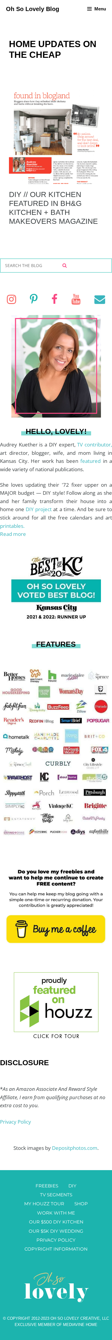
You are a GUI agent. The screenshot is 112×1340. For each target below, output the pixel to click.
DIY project (39, 509)
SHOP (81, 1203)
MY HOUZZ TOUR (44, 1203)
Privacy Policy (15, 1121)
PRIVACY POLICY (56, 1240)
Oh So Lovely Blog (32, 9)
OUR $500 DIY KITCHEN (56, 1222)
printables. (12, 525)
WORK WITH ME (56, 1213)
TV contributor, (94, 444)
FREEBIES (47, 1186)
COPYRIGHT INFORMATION (56, 1249)
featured (91, 460)
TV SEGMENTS (56, 1195)
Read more (13, 534)
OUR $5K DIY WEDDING (56, 1231)
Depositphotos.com (74, 1147)
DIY (72, 1186)
